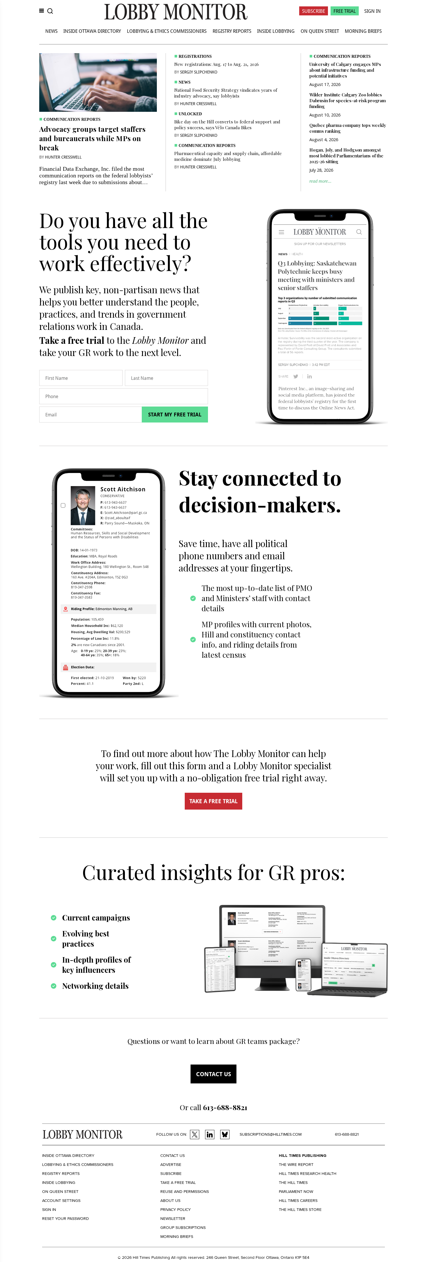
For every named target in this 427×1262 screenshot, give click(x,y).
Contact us (213, 1074)
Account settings (61, 1200)
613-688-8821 (347, 1134)
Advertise (170, 1164)
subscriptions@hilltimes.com (271, 1134)
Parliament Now (296, 1191)
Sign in (49, 1209)
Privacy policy (175, 1209)
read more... (320, 181)
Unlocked (190, 114)
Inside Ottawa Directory (92, 31)
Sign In (372, 11)
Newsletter (172, 1218)
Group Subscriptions (183, 1227)
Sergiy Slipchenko (198, 72)
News (51, 31)
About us (170, 1200)
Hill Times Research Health (307, 1173)
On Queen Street (320, 31)
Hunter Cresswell (63, 157)
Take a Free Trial (178, 1182)
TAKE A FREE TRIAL (213, 801)
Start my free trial (175, 414)
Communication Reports (72, 119)
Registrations (195, 56)
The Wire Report (296, 1164)
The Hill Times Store (300, 1209)
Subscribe (313, 11)
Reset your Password (65, 1218)
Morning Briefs (363, 31)
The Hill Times (293, 1182)
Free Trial (344, 11)
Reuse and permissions (184, 1191)
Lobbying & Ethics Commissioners (167, 31)
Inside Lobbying (276, 31)
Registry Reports (232, 31)
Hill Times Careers (298, 1200)
